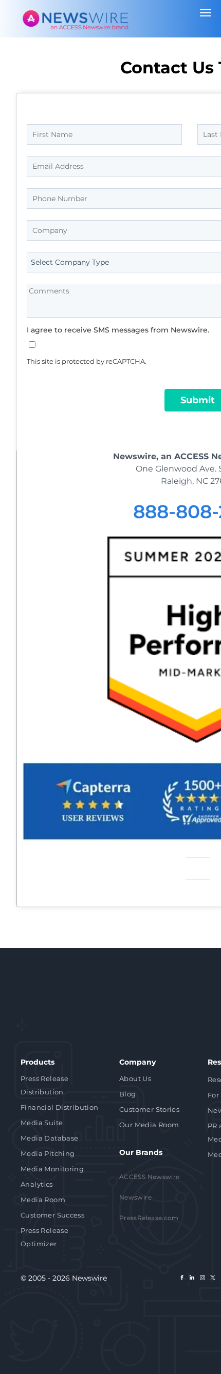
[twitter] (213, 1278)
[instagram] (202, 1278)
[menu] (205, 13)
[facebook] (182, 1278)
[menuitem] (62, 1086)
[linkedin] (192, 1278)
